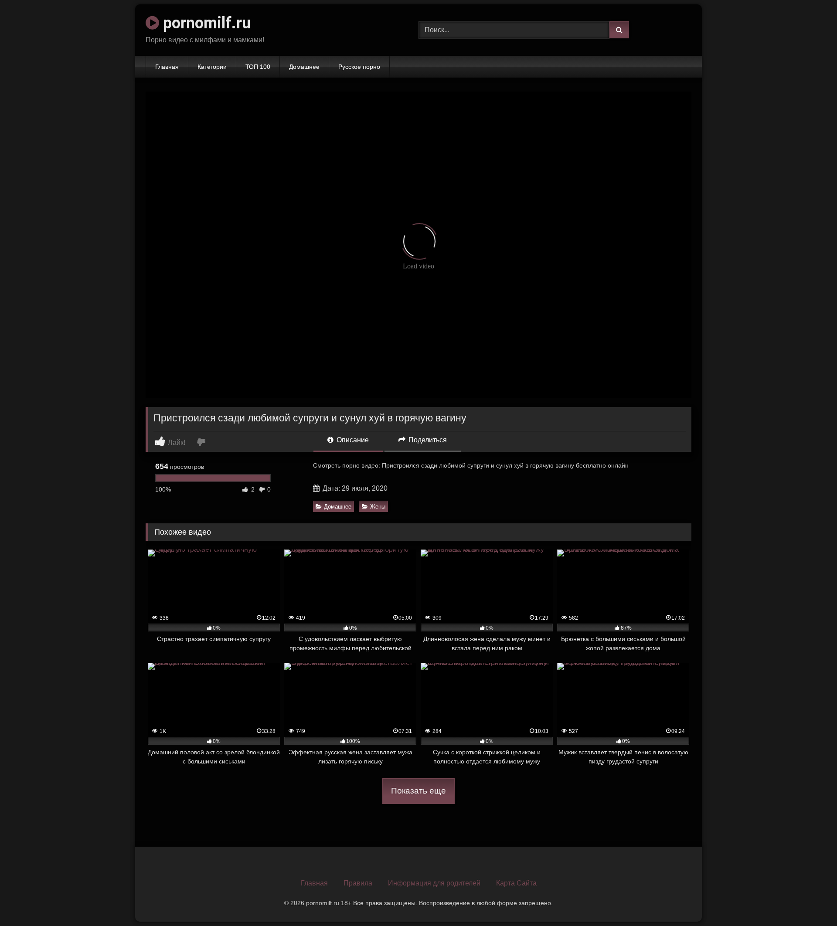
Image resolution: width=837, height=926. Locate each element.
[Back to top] (810, 900)
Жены (377, 506)
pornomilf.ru (205, 23)
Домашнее (304, 66)
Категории (212, 66)
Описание (352, 440)
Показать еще (418, 790)
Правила (358, 883)
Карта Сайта (516, 883)
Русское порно (359, 66)
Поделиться (427, 440)
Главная (167, 66)
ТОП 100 (257, 66)
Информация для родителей (434, 883)
